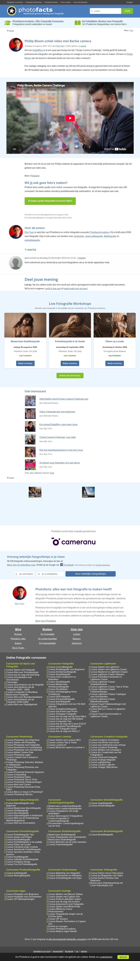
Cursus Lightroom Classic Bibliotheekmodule (102, 700)
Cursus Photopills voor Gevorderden (23, 897)
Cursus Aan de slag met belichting (22, 675)
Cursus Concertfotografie (60, 667)
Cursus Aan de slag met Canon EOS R (67, 724)
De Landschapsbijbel (47, 639)
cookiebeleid (106, 957)
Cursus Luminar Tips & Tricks (62, 742)
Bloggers (77, 639)
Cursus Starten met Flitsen (19, 837)
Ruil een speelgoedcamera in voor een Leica (61, 450)
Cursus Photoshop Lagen (18, 755)
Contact (76, 634)
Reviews (18, 634)
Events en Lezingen (58, 926)
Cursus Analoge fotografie (103, 760)
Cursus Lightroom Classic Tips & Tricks (109, 687)
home (11, 31)
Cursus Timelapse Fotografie (62, 714)
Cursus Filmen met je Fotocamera (106, 873)
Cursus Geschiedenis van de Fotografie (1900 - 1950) (20, 688)
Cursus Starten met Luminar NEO (64, 740)
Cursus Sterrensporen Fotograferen (65, 816)
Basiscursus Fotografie (17, 694)
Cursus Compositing (16, 774)
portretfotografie (32, 240)
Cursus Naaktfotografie (17, 857)
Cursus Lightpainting (100, 762)
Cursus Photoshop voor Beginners (23, 740)
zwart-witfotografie (94, 236)
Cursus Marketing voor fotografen (64, 873)
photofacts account (41, 951)
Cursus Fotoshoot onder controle (22, 847)
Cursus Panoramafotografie (61, 699)
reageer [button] (82, 258)
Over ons (77, 629)
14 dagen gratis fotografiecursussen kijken (50, 201)
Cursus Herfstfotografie (17, 810)
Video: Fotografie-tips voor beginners (57, 412)
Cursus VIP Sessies (58, 919)
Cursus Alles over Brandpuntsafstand (24, 697)
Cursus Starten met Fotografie (20, 670)
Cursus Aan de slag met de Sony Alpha (67, 716)
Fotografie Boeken (51, 2)
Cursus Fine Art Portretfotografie (21, 864)
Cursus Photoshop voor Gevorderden (24, 750)
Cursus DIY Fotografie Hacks (62, 729)
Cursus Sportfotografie (59, 682)
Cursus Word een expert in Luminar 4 (66, 747)
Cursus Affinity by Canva (60, 909)
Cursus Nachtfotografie (59, 701)
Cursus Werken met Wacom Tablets (65, 894)
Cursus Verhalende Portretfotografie (23, 849)
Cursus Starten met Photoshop (21, 742)
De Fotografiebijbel (47, 643)
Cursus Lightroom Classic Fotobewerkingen (102, 690)
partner (84, 951)
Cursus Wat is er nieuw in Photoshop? (24, 792)
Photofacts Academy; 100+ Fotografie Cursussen (38, 21)
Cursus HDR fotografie (59, 696)
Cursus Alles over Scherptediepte (22, 672)
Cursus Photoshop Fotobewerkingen (24, 782)
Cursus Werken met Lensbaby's (105, 750)
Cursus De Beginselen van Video (106, 875)
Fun (131, 30)
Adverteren (77, 643)
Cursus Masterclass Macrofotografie (23, 808)
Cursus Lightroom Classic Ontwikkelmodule (102, 683)
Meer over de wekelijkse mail (21, 565)
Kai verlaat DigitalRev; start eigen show (58, 424)
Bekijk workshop (25, 363)
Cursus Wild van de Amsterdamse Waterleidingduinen (22, 819)
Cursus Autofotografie (16, 873)
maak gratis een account (75, 288)
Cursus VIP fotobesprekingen (20, 899)
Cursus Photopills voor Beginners (22, 894)
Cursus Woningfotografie (18, 875)
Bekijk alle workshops (70, 375)
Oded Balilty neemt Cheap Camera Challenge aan (63, 399)
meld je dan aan (53, 288)
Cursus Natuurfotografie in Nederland (24, 815)
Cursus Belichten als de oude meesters (67, 842)
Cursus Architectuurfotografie (62, 672)
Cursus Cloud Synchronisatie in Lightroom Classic (105, 715)
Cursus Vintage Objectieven (104, 767)
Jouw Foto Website (80, 2)
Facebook (69, 565)
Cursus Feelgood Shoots (18, 862)
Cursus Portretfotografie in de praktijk (24, 842)
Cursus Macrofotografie (17, 813)
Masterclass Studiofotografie (62, 834)
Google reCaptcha (103, 565)
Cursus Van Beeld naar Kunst (104, 742)
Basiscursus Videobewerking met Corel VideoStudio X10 (106, 884)
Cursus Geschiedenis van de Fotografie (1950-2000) (20, 700)
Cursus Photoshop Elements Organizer (25, 772)
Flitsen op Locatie (114, 341)
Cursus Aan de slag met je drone (64, 901)
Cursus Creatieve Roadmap (103, 747)
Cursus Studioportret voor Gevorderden (67, 837)
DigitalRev (38, 50)
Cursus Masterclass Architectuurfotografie (58, 685)
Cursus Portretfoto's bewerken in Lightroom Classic (106, 678)
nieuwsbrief (58, 951)
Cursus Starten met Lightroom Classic (108, 669)
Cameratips (11, 682)
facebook (69, 951)
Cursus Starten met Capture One (64, 897)
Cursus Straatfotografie (59, 674)
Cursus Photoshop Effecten (19, 794)
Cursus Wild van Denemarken (20, 823)
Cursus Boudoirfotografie (18, 839)
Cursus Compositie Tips (60, 721)
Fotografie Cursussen (15, 2)
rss (77, 951)
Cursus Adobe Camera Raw (19, 752)
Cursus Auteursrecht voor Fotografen (66, 904)
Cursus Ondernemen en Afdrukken (65, 875)
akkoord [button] (123, 957)
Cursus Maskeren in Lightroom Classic (109, 672)
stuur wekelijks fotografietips (90, 573)
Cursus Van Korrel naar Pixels (63, 711)
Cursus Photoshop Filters (18, 777)
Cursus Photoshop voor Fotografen (23, 745)
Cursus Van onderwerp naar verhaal (107, 745)
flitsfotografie (110, 236)
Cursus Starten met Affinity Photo (64, 906)
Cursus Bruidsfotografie (101, 834)
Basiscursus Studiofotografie (62, 839)
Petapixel (35, 176)
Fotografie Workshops (34, 2)
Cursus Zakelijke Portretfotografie (22, 859)
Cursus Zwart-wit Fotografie (103, 757)
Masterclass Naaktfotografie (25, 341)
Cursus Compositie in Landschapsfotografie (58, 819)
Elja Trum (60, 46)
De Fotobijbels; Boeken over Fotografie (102, 21)
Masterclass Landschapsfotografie (64, 806)
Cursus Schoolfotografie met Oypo (64, 878)
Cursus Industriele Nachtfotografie (64, 726)
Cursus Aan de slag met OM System (65, 719)
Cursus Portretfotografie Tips (20, 834)
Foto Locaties (66, 2)
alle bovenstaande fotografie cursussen (67, 939)
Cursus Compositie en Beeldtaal (22, 692)
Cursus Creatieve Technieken (104, 740)
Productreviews (55, 911)
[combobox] (105, 11)
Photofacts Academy (99, 232)
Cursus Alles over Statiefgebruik (21, 704)
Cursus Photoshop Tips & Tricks (21, 779)
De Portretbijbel (47, 634)
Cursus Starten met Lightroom (104, 667)
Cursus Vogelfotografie (101, 803)
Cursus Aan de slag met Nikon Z (64, 731)
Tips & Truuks (18, 648)
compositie (79, 236)
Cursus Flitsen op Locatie (18, 844)
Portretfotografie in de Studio (70, 341)
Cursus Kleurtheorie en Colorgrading (24, 747)
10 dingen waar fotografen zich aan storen (59, 463)
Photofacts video (18, 639)
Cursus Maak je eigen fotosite (62, 931)
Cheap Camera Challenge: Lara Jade (57, 437)
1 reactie (82, 46)
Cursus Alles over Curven (18, 784)
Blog (18, 629)
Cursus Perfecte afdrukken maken (64, 899)
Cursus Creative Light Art (102, 765)
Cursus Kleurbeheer (58, 689)
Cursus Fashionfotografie (60, 844)
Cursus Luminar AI (57, 745)
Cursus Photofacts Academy (62, 929)
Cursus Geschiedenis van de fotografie (25, 685)
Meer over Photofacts (45, 621)
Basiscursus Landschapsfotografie (65, 808)
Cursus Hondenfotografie (102, 805)
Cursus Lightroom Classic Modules (107, 674)
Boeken (18, 643)
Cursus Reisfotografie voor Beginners (66, 669)
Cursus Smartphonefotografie (62, 709)
